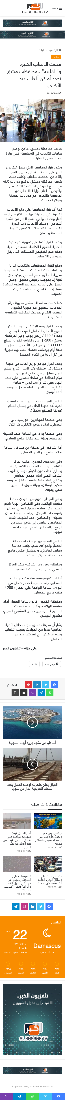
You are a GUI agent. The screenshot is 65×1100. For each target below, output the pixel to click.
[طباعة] (15, 692)
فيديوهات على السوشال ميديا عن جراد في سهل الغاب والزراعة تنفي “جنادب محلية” (17, 882)
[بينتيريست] (28, 684)
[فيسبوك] (54, 684)
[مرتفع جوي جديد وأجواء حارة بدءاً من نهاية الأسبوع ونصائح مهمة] (48, 821)
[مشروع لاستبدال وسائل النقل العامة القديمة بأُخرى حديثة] (48, 864)
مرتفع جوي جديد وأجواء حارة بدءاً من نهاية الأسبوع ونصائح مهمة (48, 838)
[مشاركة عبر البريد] (23, 692)
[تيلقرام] (41, 692)
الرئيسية (53, 49)
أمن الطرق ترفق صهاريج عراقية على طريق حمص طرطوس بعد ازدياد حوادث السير (17, 839)
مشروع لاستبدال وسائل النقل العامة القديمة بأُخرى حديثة (49, 879)
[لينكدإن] (37, 684)
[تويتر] (45, 684)
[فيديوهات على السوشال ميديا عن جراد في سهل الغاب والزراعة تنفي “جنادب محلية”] (17, 864)
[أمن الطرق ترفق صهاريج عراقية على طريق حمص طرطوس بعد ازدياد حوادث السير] (17, 821)
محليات (43, 49)
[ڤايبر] (32, 692)
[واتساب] (49, 692)
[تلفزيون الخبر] (34, 8)
